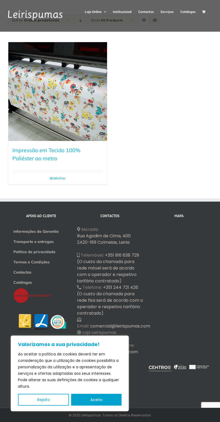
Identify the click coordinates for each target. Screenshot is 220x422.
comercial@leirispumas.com (120, 326)
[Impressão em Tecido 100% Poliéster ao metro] (57, 91)
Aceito (96, 399)
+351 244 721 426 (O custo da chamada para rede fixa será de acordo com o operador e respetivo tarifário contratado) (110, 300)
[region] (70, 373)
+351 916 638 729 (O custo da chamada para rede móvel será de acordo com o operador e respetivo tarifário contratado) (108, 268)
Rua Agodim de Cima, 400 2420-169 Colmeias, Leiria (104, 239)
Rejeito (43, 399)
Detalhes (59, 178)
